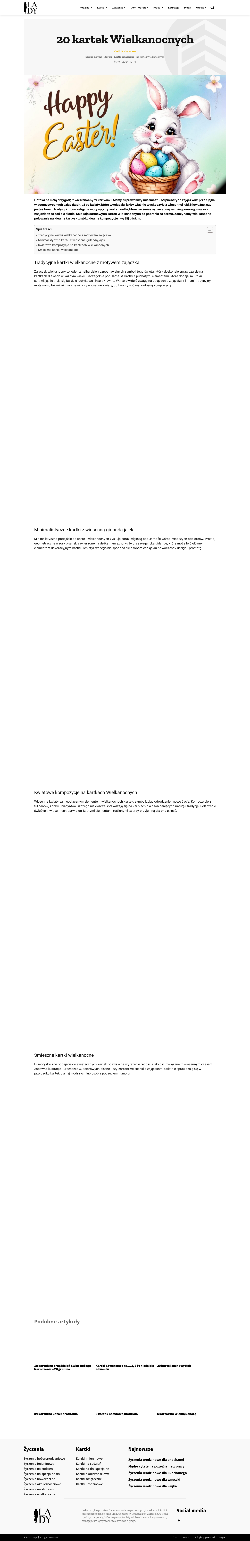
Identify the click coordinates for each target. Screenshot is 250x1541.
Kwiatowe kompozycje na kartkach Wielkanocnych (73, 245)
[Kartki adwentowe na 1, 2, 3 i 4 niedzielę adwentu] (125, 1345)
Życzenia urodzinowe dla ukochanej (156, 1460)
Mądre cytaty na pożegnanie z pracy (156, 1466)
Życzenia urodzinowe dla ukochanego (157, 1473)
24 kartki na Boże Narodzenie (56, 1414)
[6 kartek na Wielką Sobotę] (186, 1393)
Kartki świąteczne (125, 51)
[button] (212, 7)
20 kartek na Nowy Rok (174, 1366)
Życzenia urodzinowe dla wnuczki (154, 1480)
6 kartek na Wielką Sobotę (176, 1414)
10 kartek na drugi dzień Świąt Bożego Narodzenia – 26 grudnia (62, 1367)
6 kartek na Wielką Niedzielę (117, 1414)
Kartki (108, 56)
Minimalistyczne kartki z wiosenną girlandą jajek (71, 240)
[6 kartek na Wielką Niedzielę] (125, 1393)
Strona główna (94, 56)
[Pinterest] (178, 1521)
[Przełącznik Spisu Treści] (208, 230)
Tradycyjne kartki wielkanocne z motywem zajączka (74, 235)
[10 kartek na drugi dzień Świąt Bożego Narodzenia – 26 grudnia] (63, 1345)
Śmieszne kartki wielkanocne (58, 249)
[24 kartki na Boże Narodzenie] (63, 1393)
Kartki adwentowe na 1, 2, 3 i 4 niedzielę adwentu (125, 1367)
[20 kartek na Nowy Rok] (186, 1345)
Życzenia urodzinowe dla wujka (152, 1486)
